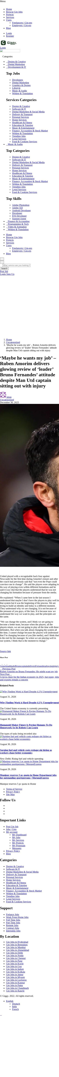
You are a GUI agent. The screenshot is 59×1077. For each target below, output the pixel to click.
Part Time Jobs (13, 922)
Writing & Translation (22, 93)
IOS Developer (19, 216)
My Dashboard (19, 834)
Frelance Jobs (12, 914)
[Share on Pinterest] (8, 663)
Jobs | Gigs (11, 829)
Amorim (4, 666)
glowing (49, 666)
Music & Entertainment (23, 128)
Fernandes (40, 666)
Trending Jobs (19, 136)
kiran (9, 397)
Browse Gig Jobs (14, 12)
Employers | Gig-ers (21, 25)
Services (10, 17)
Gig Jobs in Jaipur (14, 974)
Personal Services (20, 117)
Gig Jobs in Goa (14, 966)
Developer (17, 213)
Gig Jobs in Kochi (14, 963)
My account (11, 832)
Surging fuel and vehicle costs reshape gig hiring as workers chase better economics (26, 751)
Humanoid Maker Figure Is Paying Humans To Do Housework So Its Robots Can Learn (26, 726)
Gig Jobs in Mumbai (16, 947)
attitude (11, 666)
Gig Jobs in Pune (14, 961)
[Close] (2, 262)
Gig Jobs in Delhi (14, 953)
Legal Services (19, 139)
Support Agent (19, 218)
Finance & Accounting (18, 221)
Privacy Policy (13, 851)
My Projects (18, 843)
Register (10, 36)
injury (56, 666)
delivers (31, 666)
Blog (8, 28)
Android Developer (21, 210)
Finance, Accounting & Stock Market (30, 130)
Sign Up (10, 274)
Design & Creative (17, 61)
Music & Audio (19, 90)
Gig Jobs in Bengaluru (17, 944)
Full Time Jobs (13, 920)
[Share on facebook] (1, 663)
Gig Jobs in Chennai (16, 958)
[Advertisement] (29, 306)
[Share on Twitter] (3, 663)
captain (24, 666)
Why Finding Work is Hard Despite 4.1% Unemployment (29, 702)
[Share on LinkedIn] (6, 663)
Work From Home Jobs (17, 917)
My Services (18, 840)
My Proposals (18, 845)
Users (8, 20)
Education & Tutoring (22, 125)
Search (4, 268)
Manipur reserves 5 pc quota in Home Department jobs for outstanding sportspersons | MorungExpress (28, 776)
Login (9, 33)
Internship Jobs (13, 930)
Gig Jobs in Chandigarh (17, 988)
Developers (17, 80)
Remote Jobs (12, 925)
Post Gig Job (12, 826)
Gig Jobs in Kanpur (15, 982)
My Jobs (16, 837)
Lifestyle (16, 88)
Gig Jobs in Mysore (15, 977)
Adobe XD (17, 207)
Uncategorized (13, 342)
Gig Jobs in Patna (14, 985)
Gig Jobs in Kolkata (15, 972)
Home (9, 9)
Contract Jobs (12, 928)
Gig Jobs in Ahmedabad (17, 950)
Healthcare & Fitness (22, 122)
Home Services (19, 120)
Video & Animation (17, 226)
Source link (5, 651)
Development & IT (17, 67)
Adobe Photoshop (20, 205)
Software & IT (19, 109)
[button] (4, 271)
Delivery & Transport (22, 114)
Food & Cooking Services (24, 141)
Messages (16, 848)
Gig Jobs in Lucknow (16, 980)
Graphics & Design (21, 85)
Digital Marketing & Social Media (28, 111)
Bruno (18, 666)
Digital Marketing (16, 64)
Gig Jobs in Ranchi (15, 991)
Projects (10, 14)
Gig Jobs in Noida (14, 955)
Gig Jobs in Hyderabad (17, 942)
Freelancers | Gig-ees (22, 22)
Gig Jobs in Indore (15, 969)
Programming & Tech (18, 224)
